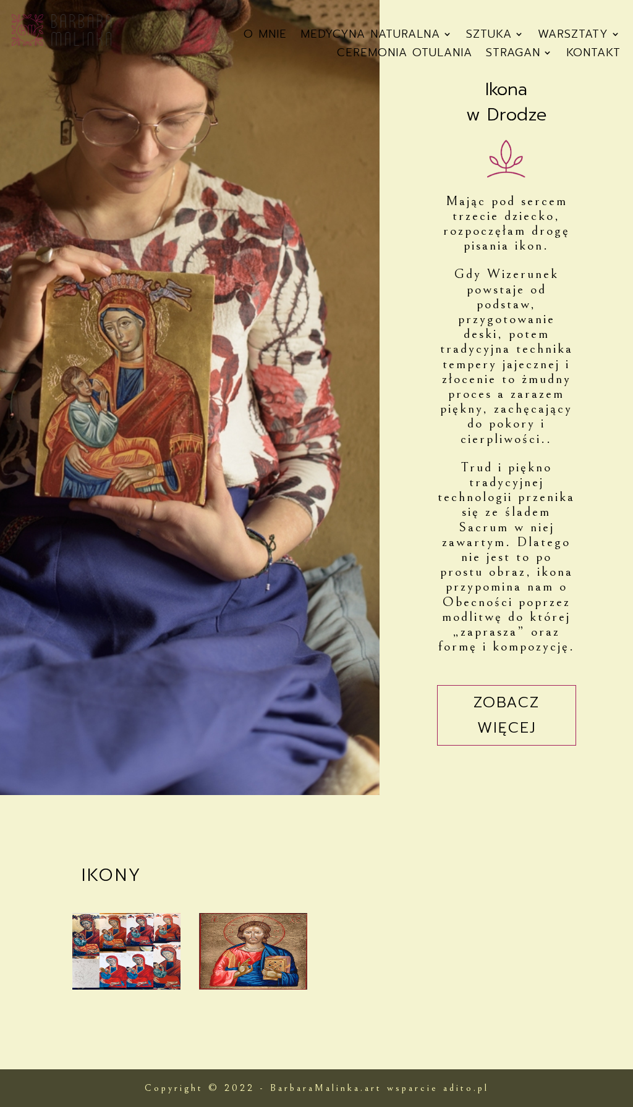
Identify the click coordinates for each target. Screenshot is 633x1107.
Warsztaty (573, 36)
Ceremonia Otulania (404, 54)
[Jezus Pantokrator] (253, 985)
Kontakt (593, 54)
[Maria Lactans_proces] (126, 985)
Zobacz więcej (507, 715)
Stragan (513, 54)
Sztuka (489, 36)
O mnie (265, 36)
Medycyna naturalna (370, 36)
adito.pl (466, 1087)
